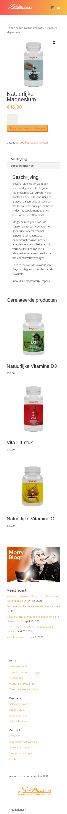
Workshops (16, 677)
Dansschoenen (18, 721)
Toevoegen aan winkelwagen (27, 128)
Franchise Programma (22, 683)
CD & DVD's (16, 709)
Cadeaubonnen (18, 715)
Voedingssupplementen (29, 27)
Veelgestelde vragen (21, 753)
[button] (54, 42)
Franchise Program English (25, 689)
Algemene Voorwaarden (23, 741)
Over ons (14, 736)
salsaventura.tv (18, 666)
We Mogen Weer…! (18, 637)
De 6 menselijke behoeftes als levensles (31, 606)
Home (10, 27)
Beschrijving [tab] (19, 159)
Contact (14, 759)
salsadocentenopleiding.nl (24, 672)
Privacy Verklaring (19, 747)
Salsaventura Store (20, 704)
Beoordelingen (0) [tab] (22, 165)
